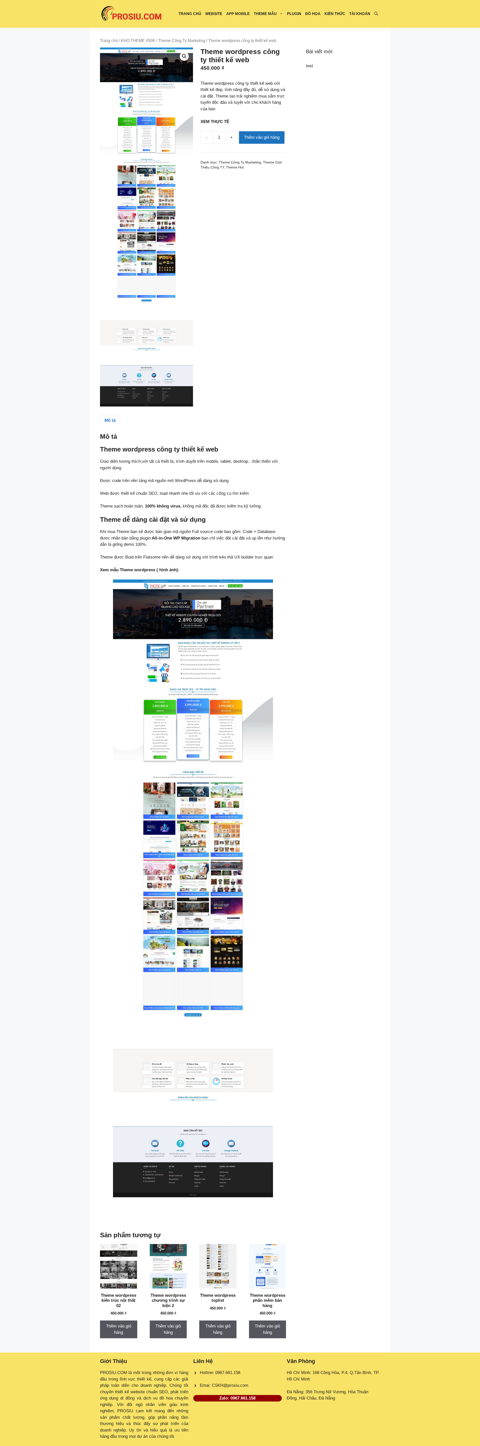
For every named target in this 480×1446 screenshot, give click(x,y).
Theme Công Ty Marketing (181, 40)
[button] (376, 13)
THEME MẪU (265, 14)
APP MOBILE (238, 14)
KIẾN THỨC (334, 14)
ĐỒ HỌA (312, 14)
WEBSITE (213, 14)
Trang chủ (109, 40)
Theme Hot (235, 167)
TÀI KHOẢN (359, 14)
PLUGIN (294, 14)
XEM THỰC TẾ (216, 121)
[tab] (110, 420)
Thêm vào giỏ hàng (262, 137)
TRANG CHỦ (189, 14)
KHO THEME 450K (138, 40)
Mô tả (110, 420)
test (309, 66)
